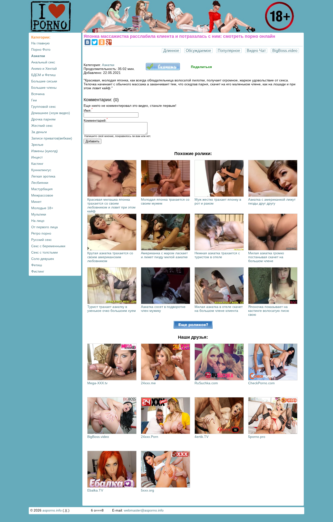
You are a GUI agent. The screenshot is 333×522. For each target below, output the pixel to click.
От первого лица (44, 227)
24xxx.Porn (149, 437)
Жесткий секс (42, 126)
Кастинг (37, 164)
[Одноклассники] (102, 42)
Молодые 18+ (42, 208)
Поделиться (201, 67)
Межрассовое (42, 195)
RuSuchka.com (206, 383)
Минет (36, 202)
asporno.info (52, 510)
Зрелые (37, 145)
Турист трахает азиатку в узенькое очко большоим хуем (111, 309)
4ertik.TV (201, 437)
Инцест (37, 157)
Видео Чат (256, 51)
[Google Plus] (109, 42)
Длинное (171, 51)
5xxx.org (147, 490)
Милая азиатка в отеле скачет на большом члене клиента (219, 309)
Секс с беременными (48, 246)
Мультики (38, 214)
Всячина (38, 94)
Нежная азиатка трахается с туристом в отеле (217, 255)
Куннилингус (41, 170)
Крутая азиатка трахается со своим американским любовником (110, 257)
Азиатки (38, 56)
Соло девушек (42, 259)
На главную (40, 43)
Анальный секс (43, 62)
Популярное (229, 51)
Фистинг (37, 271)
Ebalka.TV (95, 490)
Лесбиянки (39, 183)
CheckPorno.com (261, 383)
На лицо (37, 221)
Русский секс (41, 240)
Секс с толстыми (44, 252)
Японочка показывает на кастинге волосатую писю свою (268, 310)
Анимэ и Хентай (44, 68)
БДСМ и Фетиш (43, 75)
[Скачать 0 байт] (163, 69)
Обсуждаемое (198, 51)
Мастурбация (42, 189)
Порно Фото (40, 49)
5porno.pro (256, 437)
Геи (34, 100)
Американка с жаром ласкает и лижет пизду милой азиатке (164, 255)
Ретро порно (41, 233)
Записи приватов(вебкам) (51, 138)
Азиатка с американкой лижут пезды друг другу (271, 201)
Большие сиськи (44, 81)
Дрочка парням (43, 119)
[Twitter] (95, 42)
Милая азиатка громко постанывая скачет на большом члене (266, 257)
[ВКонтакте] (87, 42)
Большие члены (44, 87)
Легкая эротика (43, 176)
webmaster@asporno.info (144, 510)
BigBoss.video (284, 51)
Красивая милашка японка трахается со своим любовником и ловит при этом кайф (111, 205)
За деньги (39, 132)
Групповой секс (43, 106)
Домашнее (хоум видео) (50, 113)
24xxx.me (148, 383)
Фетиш (36, 265)
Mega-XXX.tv (97, 383)
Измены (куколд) (44, 151)
